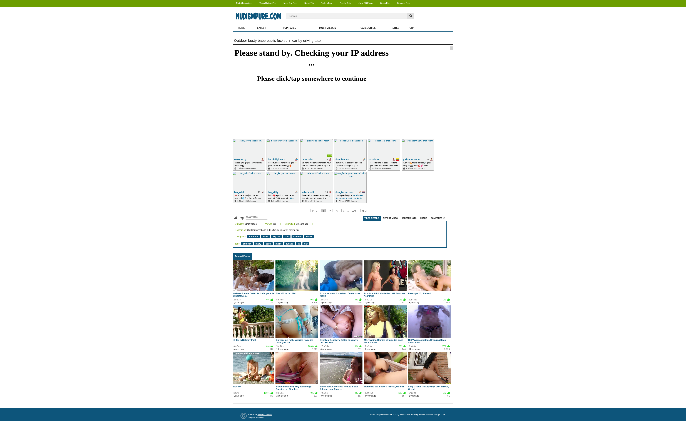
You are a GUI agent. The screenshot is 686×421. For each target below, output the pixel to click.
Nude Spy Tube (290, 3)
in (299, 244)
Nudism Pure (326, 3)
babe (268, 244)
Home (241, 28)
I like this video (236, 218)
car (306, 244)
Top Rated (289, 28)
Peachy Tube (345, 3)
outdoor (247, 244)
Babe (265, 236)
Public (309, 236)
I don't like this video (242, 218)
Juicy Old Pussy (366, 3)
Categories (368, 28)
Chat (412, 28)
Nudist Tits (309, 3)
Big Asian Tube (403, 3)
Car (287, 236)
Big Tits (276, 236)
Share (423, 218)
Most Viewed (327, 28)
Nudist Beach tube (244, 3)
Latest (261, 28)
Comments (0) (438, 218)
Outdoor (297, 236)
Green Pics (385, 3)
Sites (395, 28)
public (278, 244)
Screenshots (409, 218)
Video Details (371, 218)
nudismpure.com (265, 414)
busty (258, 244)
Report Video (390, 218)
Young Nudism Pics (267, 3)
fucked (289, 244)
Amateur (253, 236)
